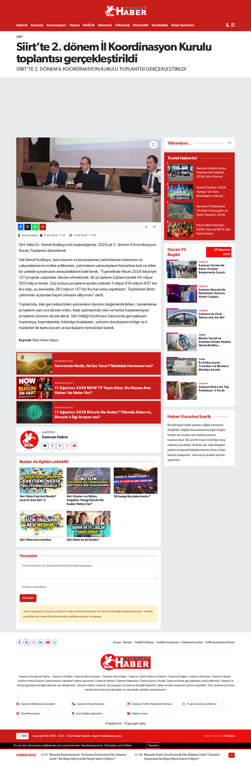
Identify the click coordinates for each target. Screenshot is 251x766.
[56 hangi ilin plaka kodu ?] (135, 480)
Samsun (37, 25)
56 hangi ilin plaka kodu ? (132, 496)
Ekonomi (105, 25)
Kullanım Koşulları (192, 642)
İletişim (127, 642)
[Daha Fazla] (42, 227)
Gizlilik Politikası (144, 642)
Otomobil (140, 25)
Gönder (28, 598)
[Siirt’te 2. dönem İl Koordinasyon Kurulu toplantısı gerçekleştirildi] (88, 179)
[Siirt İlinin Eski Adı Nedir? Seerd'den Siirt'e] (41, 480)
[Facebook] (52, 446)
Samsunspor (56, 25)
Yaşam (74, 25)
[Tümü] (229, 143)
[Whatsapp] (55, 642)
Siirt (19, 37)
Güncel (21, 25)
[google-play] (135, 723)
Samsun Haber (30, 235)
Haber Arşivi (140, 713)
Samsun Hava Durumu (90, 703)
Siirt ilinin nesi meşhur (35, 539)
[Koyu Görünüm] (227, 25)
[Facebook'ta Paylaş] (20, 227)
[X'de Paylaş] (27, 227)
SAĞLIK (89, 25)
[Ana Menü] (233, 25)
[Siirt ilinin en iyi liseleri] (88, 524)
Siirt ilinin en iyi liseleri (83, 539)
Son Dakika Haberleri (89, 713)
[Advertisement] (125, 106)
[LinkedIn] (40, 642)
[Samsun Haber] (29, 439)
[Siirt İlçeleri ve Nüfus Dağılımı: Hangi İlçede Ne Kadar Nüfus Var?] (88, 480)
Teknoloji (122, 25)
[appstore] (114, 723)
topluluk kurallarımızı (55, 611)
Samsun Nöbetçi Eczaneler (38, 703)
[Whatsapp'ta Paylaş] (35, 227)
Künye (117, 642)
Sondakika (160, 25)
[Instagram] (67, 446)
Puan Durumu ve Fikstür (202, 703)
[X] (26, 642)
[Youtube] (74, 446)
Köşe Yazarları (182, 25)
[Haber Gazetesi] (126, 11)
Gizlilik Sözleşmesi (167, 642)
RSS (24, 735)
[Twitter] (59, 446)
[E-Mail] (45, 446)
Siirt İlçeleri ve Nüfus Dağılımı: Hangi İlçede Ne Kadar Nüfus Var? (85, 500)
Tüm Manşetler (30, 713)
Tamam (153, 745)
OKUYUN (139, 745)
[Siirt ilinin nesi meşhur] (41, 524)
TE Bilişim (229, 735)
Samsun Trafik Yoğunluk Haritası (152, 703)
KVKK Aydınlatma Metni (220, 642)
